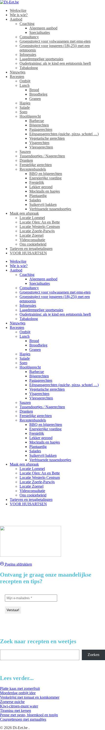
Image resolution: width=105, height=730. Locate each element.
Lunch (25, 85)
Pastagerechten (40, 129)
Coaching (27, 24)
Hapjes (25, 103)
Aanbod (16, 19)
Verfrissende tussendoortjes (50, 209)
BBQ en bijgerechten (45, 174)
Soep (23, 112)
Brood (34, 90)
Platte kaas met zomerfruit (20, 688)
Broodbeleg (38, 94)
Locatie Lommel (32, 218)
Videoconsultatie (32, 240)
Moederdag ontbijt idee (18, 693)
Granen (35, 99)
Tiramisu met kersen (15, 710)
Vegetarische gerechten (47, 138)
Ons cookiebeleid (33, 244)
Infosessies (28, 54)
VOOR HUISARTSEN (28, 253)
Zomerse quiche (12, 702)
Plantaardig (38, 196)
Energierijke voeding (45, 178)
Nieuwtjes (17, 72)
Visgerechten (39, 143)
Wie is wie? (19, 15)
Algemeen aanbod (43, 28)
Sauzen (25, 151)
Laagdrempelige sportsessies (41, 59)
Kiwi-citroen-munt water (19, 706)
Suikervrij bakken (43, 204)
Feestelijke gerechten (36, 165)
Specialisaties (39, 32)
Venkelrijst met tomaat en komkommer (29, 697)
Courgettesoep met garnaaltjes (23, 719)
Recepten (17, 76)
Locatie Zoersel (31, 235)
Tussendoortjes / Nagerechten (42, 156)
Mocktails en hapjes (44, 191)
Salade (25, 107)
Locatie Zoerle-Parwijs (37, 231)
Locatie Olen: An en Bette (40, 222)
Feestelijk (36, 182)
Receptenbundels (33, 169)
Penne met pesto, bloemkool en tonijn (29, 715)
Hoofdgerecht (30, 116)
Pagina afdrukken (18, 564)
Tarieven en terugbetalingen (31, 249)
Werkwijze (18, 10)
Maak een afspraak (24, 213)
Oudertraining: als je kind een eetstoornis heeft (55, 63)
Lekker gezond (40, 187)
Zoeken (93, 655)
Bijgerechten (39, 125)
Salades (35, 200)
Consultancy (29, 37)
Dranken (26, 160)
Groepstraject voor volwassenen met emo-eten (55, 41)
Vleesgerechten (41, 147)
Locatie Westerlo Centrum (40, 226)
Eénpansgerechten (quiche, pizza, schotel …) (64, 134)
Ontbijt (25, 81)
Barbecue (36, 121)
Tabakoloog (29, 68)
